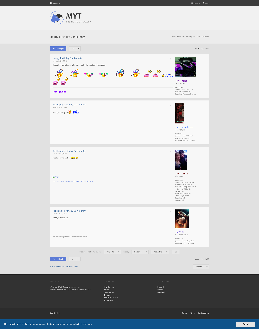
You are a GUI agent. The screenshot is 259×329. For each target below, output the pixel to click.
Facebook (161, 292)
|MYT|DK (179, 232)
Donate (107, 295)
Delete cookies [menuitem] (203, 313)
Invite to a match (111, 297)
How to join (108, 300)
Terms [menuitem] (184, 313)
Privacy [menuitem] (192, 313)
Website (183, 200)
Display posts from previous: (96, 252)
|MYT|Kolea (181, 81)
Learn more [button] (86, 324)
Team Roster (109, 292)
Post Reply (60, 48)
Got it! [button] (246, 324)
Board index (54, 313)
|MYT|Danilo (181, 173)
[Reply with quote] (170, 59)
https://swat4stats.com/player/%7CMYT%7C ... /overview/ (73, 181)
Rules (106, 289)
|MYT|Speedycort (184, 127)
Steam (160, 289)
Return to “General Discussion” (65, 266)
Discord (160, 287)
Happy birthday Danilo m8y (67, 37)
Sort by (132, 252)
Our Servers (109, 287)
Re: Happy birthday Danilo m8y (69, 104)
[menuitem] (206, 3)
